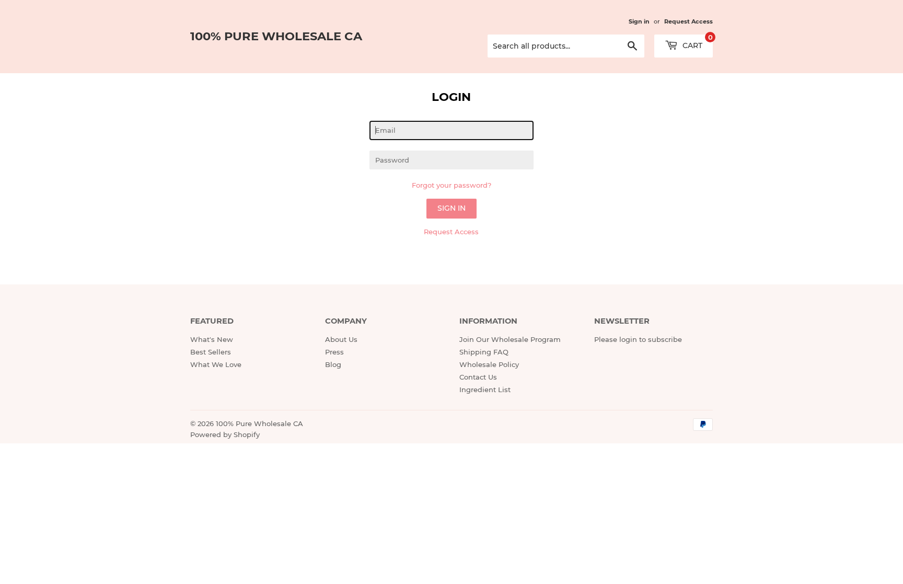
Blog (333, 364)
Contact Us (478, 377)
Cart (696, 42)
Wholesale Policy (489, 364)
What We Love (215, 364)
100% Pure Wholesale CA (276, 36)
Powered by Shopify (225, 434)
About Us (341, 339)
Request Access (688, 21)
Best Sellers (210, 352)
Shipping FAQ (483, 352)
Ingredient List (485, 389)
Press (334, 352)
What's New (211, 339)
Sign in (639, 21)
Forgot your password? (451, 185)
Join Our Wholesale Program (510, 339)
